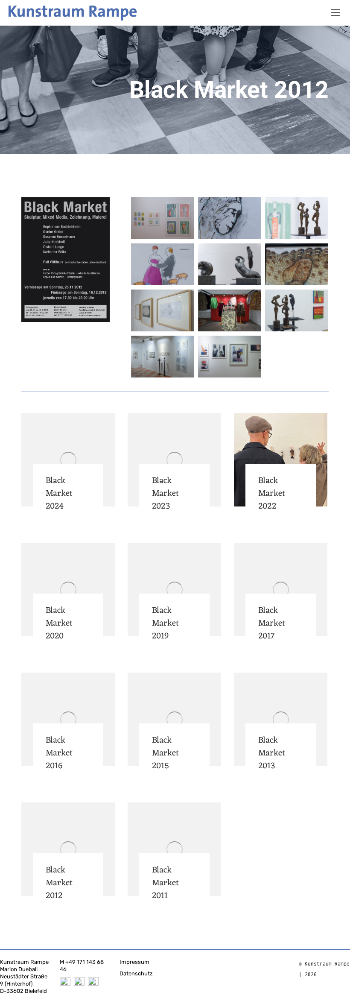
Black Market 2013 (271, 753)
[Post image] (68, 459)
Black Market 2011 (165, 883)
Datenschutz (136, 973)
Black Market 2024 (59, 493)
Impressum (134, 962)
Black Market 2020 (59, 623)
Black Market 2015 (165, 753)
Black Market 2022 (271, 493)
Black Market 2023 (165, 493)
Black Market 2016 (59, 753)
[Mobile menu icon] (335, 13)
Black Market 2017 (271, 623)
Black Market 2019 (165, 623)
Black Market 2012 (59, 883)
